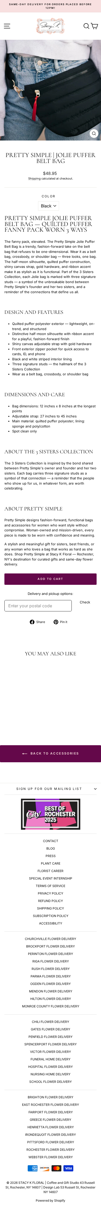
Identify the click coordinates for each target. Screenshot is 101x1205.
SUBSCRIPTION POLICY (50, 916)
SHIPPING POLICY (50, 908)
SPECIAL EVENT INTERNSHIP (50, 878)
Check (85, 602)
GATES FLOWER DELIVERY (50, 1029)
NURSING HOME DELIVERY (50, 1074)
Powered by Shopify (50, 1200)
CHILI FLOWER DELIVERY (50, 1022)
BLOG (50, 848)
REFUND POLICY (50, 901)
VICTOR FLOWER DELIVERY (50, 1052)
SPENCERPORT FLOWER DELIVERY (50, 1044)
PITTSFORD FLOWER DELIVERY (50, 1142)
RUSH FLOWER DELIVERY (51, 969)
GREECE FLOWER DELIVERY (50, 1120)
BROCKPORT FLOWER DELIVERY (50, 946)
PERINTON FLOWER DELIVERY (50, 954)
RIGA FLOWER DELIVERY (50, 961)
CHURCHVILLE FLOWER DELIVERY (50, 939)
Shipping (34, 178)
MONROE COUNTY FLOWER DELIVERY (50, 1006)
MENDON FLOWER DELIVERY (50, 991)
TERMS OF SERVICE (50, 886)
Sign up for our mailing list (49, 789)
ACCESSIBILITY (50, 923)
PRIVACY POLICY (50, 893)
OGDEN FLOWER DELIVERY (50, 984)
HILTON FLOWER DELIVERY (50, 999)
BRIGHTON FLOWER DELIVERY (50, 1097)
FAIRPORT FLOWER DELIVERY (50, 1112)
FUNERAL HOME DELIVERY (50, 1059)
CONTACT (50, 841)
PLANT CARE (50, 863)
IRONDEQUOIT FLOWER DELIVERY (50, 1135)
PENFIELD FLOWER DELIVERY (50, 1037)
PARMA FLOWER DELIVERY (51, 976)
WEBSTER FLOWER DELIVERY (50, 1157)
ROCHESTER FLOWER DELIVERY (50, 1150)
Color (49, 196)
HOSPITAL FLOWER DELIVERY (50, 1067)
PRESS (51, 856)
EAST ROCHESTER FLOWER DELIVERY (50, 1105)
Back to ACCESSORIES (54, 753)
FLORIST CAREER (50, 871)
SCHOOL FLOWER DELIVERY (50, 1082)
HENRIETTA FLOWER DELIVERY (50, 1127)
